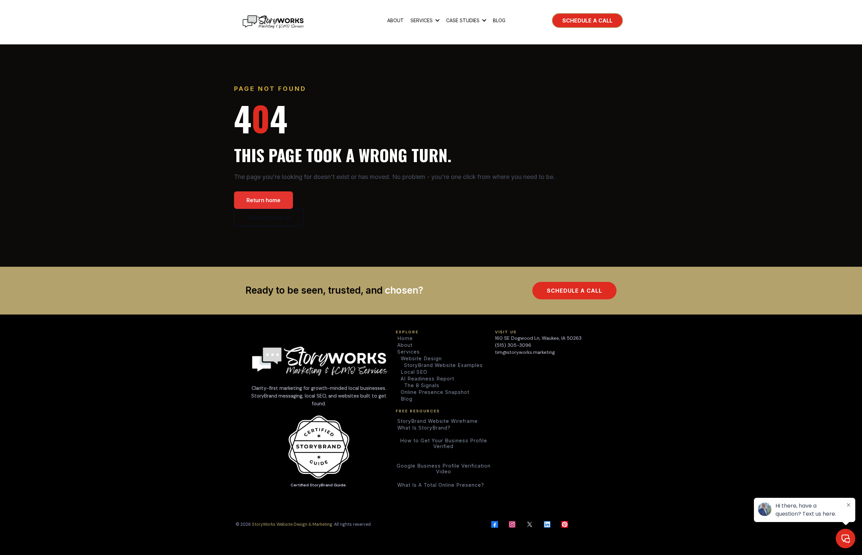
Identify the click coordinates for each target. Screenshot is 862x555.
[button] (436, 20)
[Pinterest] (564, 524)
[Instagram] (512, 524)
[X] (529, 524)
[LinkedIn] (547, 524)
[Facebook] (494, 524)
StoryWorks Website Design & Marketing (292, 524)
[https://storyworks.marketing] (273, 20)
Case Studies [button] (463, 20)
